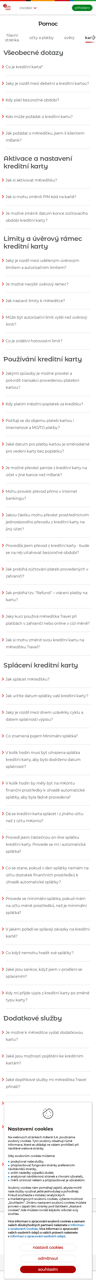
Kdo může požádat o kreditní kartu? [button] (39, 119)
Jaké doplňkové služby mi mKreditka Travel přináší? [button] (46, 1086)
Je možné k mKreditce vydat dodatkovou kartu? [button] (44, 1039)
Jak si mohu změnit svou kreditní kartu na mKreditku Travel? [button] (45, 646)
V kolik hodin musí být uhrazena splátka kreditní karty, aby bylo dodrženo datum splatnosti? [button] (43, 762)
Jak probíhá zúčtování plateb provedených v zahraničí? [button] (47, 575)
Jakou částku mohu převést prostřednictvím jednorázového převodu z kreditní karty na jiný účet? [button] (47, 525)
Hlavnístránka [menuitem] (12, 37)
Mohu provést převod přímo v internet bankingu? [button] (41, 498)
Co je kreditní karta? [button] (24, 70)
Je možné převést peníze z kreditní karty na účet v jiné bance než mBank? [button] (46, 474)
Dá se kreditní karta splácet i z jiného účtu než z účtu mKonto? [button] (44, 820)
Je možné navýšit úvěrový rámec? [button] (37, 287)
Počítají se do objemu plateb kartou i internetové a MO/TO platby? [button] (40, 427)
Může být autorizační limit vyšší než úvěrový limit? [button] (46, 323)
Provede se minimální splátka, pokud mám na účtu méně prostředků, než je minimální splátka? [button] (46, 908)
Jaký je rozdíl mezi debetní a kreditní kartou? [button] (47, 86)
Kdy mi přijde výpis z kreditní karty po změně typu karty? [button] (47, 999)
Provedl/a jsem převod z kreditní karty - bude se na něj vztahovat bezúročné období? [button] (47, 552)
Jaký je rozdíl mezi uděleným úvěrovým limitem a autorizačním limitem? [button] (42, 267)
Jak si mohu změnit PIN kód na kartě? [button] (41, 200)
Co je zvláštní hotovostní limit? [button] (34, 344)
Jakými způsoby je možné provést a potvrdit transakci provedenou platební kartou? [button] (42, 383)
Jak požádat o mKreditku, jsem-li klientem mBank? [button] (45, 139)
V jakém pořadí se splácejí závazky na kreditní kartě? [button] (48, 935)
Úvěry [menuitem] (69, 38)
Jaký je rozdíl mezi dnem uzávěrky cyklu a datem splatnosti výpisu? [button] (44, 719)
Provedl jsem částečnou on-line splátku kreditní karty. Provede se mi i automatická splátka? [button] (46, 847)
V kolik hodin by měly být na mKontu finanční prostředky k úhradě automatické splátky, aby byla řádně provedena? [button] (45, 793)
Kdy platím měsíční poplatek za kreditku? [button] (44, 407)
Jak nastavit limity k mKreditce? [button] (35, 304)
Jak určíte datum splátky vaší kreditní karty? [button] (47, 699)
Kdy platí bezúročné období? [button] (32, 103)
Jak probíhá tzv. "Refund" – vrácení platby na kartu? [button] (46, 599)
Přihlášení (82, 8)
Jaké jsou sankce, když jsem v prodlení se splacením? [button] (44, 976)
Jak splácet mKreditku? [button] (28, 682)
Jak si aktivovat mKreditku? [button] (31, 183)
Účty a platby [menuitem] (41, 38)
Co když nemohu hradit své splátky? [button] (40, 956)
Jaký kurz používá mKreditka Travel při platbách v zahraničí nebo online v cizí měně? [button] (48, 623)
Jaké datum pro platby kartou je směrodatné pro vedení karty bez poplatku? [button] (47, 450)
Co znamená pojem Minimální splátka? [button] (42, 739)
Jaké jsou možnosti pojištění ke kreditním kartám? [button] (44, 1062)
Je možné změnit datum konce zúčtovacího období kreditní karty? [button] (47, 219)
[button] (8, 8)
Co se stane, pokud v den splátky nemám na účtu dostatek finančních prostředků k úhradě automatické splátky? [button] (47, 878)
